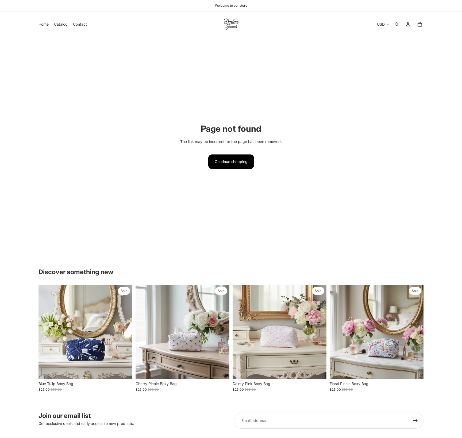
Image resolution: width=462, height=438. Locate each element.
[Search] (397, 24)
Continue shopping (231, 161)
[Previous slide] (46, 332)
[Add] (124, 370)
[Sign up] (415, 420)
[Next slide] (124, 332)
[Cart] (420, 24)
